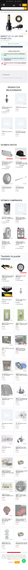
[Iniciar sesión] (20, 5)
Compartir (25, 34)
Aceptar (17, 562)
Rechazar (11, 562)
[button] (14, 22)
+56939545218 (19, 1)
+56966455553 (10, 1)
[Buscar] (25, 8)
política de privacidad (15, 559)
